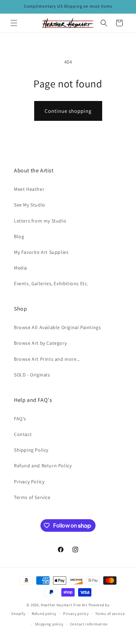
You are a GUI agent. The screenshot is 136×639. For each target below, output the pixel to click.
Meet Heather (29, 189)
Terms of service (109, 613)
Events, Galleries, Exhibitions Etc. (51, 283)
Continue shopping (68, 111)
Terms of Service (32, 497)
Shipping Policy (31, 450)
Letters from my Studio (40, 221)
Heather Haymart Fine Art (64, 604)
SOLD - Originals (32, 375)
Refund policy (44, 613)
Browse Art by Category (40, 343)
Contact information (89, 624)
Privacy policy (76, 613)
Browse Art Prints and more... (47, 359)
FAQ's (20, 418)
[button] (14, 23)
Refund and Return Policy (42, 465)
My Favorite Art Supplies (41, 252)
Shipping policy (49, 624)
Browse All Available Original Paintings (57, 327)
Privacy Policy (29, 481)
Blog (19, 236)
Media (20, 268)
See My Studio (29, 205)
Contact (23, 434)
